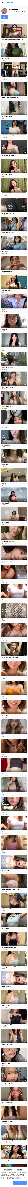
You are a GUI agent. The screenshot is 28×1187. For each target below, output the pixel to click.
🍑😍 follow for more (8, 368)
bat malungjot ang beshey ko (10, 657)
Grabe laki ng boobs (7, 1121)
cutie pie (4, 677)
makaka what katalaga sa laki (10, 97)
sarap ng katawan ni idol (9, 947)
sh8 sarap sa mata (7, 290)
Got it (19, 1183)
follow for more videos (8, 561)
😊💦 (3, 812)
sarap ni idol (5, 870)
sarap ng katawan (7, 116)
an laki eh (4, 329)
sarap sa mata (6, 445)
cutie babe (5, 715)
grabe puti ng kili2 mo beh (9, 1025)
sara (3, 194)
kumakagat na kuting (8, 1044)
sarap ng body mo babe (8, 1141)
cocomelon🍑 (6, 503)
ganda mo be (5, 1005)
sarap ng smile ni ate (8, 213)
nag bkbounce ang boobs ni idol (11, 889)
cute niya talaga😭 (7, 1102)
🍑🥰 (3, 310)
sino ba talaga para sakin (9, 541)
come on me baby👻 (7, 271)
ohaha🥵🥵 (5, 252)
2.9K (16, 11)
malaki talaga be (6, 986)
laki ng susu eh (6, 464)
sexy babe (4, 483)
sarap (3, 78)
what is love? (5, 426)
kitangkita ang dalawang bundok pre (12, 39)
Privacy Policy (17, 1178)
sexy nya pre (5, 58)
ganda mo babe (6, 1063)
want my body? (6, 1160)
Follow (4, 17)
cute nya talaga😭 (7, 1083)
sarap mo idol (5, 928)
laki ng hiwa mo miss (8, 232)
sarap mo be (5, 522)
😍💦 (3, 696)
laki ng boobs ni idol (7, 909)
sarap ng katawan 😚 (8, 136)
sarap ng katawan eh (8, 155)
